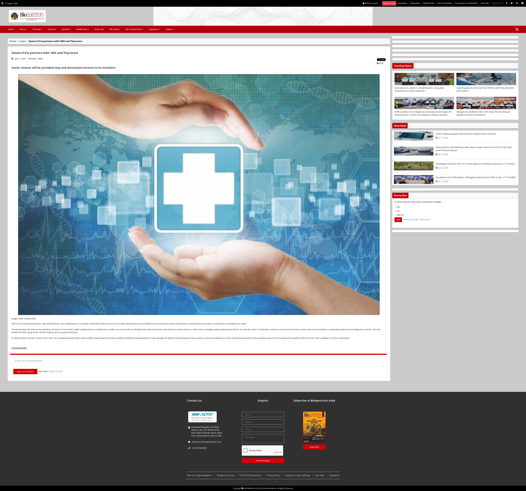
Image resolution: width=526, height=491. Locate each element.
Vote (398, 219)
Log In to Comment (25, 371)
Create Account (56, 371)
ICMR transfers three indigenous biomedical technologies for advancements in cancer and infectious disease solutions (423, 113)
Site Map (319, 475)
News (22, 29)
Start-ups (99, 29)
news (22, 41)
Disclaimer (334, 475)
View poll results (411, 219)
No (397, 211)
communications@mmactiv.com (206, 442)
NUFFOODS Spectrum (250, 475)
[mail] (378, 63)
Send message (263, 460)
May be (400, 214)
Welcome (371, 3)
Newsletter (402, 3)
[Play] (382, 63)
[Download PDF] (380, 63)
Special (65, 29)
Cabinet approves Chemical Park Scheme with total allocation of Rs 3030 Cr (485, 89)
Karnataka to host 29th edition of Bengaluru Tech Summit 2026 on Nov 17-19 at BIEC (476, 177)
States (169, 29)
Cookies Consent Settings (297, 475)
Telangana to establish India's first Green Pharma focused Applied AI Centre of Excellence (483, 113)
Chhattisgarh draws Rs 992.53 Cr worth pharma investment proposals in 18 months (475, 163)
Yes (398, 207)
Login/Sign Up (497, 3)
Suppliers (153, 29)
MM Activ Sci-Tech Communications (262, 488)
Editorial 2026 (389, 3)
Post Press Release (444, 3)
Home (11, 29)
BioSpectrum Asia (225, 475)
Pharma (36, 29)
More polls (425, 219)
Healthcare (81, 29)
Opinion (52, 29)
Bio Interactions (133, 29)
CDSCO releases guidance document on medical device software (466, 133)
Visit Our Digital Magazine (199, 475)
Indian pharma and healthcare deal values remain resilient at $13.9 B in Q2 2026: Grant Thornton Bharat (474, 149)
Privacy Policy (273, 475)
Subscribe (485, 3)
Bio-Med (114, 29)
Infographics (415, 3)
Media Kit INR (428, 3)
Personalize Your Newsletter (466, 3)
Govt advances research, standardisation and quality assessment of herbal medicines (419, 89)
